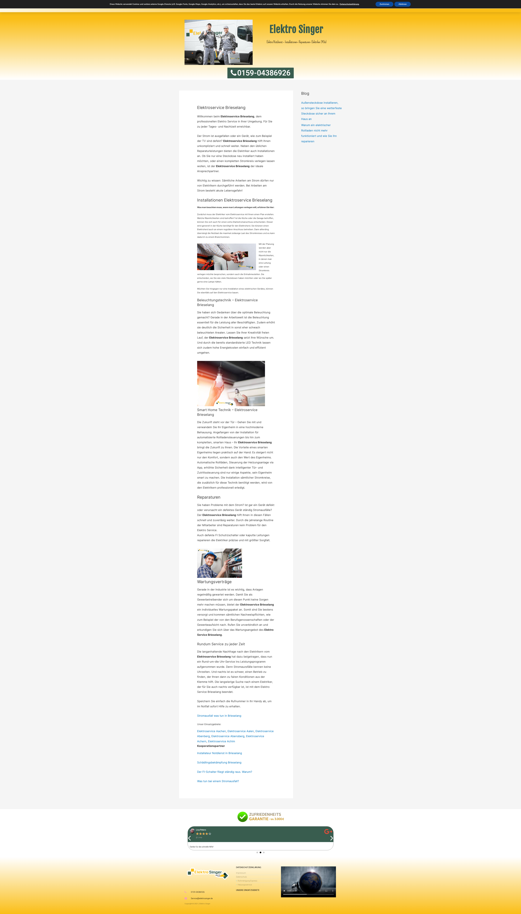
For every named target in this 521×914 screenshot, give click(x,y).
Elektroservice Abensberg (227, 736)
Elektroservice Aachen (211, 731)
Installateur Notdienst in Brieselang (219, 753)
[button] (189, 838)
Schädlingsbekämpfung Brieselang (219, 762)
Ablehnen (402, 4)
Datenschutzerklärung (349, 4)
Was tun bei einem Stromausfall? (218, 781)
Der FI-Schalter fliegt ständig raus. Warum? (224, 771)
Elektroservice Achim (221, 741)
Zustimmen (384, 4)
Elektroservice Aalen (241, 731)
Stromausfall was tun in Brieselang (219, 715)
